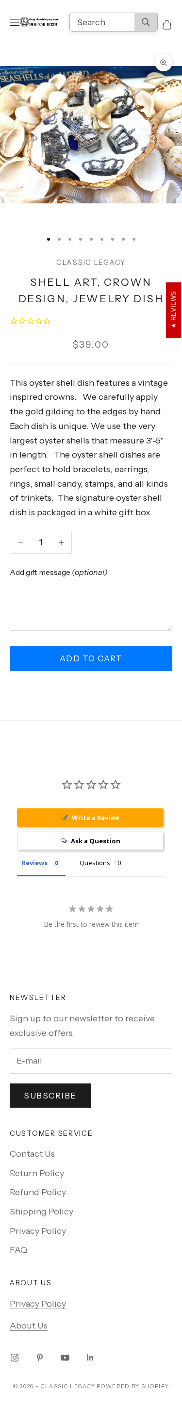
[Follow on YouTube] (65, 1357)
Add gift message (59, 572)
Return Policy (37, 1173)
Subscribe (50, 1095)
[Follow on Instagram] (14, 1357)
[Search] (145, 22)
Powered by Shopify (133, 1386)
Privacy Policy (38, 1231)
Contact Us (32, 1153)
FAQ (18, 1250)
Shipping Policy (41, 1211)
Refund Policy (38, 1192)
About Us (29, 1325)
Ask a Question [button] (95, 840)
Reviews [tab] (35, 862)
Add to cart (91, 658)
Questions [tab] (95, 862)
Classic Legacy (91, 262)
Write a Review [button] (95, 817)
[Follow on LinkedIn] (90, 1357)
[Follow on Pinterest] (40, 1357)
